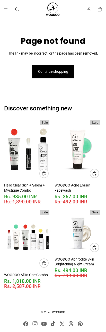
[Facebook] (26, 324)
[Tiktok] (53, 324)
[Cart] (99, 9)
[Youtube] (44, 324)
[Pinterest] (80, 324)
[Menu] (6, 9)
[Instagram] (35, 324)
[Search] (17, 9)
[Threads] (71, 324)
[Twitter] (62, 324)
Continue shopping (53, 71)
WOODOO (58, 312)
